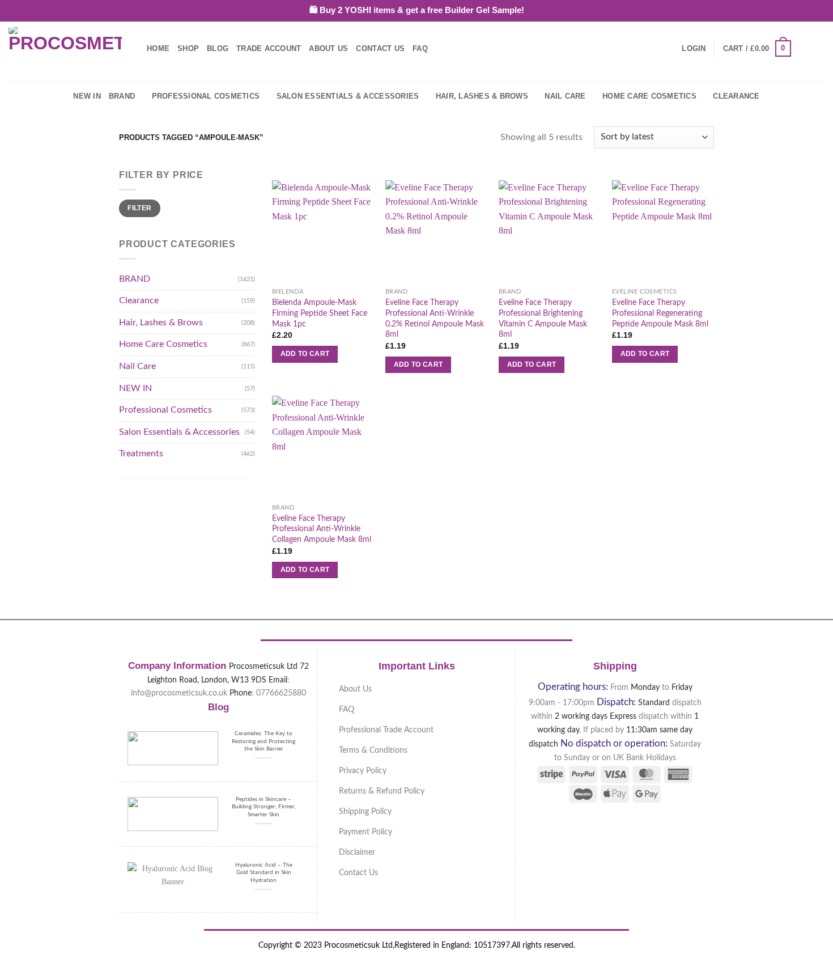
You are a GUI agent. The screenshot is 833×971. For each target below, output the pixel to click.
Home (158, 48)
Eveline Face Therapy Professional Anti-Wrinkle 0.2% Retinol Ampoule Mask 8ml (434, 318)
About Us (328, 48)
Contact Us (380, 48)
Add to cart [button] (305, 353)
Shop (188, 48)
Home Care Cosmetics (649, 96)
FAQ (420, 48)
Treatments (141, 453)
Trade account (268, 48)
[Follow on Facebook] (802, 48)
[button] (694, 49)
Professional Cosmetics (206, 96)
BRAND (122, 96)
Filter (139, 208)
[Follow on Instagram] (817, 48)
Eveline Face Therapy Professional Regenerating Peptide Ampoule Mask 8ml (660, 313)
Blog (217, 48)
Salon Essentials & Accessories (348, 96)
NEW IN (87, 96)
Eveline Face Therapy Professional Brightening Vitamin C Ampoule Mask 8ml (543, 318)
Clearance (736, 96)
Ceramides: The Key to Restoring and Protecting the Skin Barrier (263, 741)
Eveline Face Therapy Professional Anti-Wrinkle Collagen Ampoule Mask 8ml (321, 529)
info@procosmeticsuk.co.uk (179, 693)
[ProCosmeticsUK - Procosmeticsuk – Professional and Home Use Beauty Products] (65, 49)
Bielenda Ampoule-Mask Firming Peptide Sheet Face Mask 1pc (319, 313)
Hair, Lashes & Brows (482, 96)
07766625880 (281, 693)
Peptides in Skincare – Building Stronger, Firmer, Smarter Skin (264, 806)
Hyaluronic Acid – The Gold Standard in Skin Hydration (263, 872)
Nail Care (565, 96)
